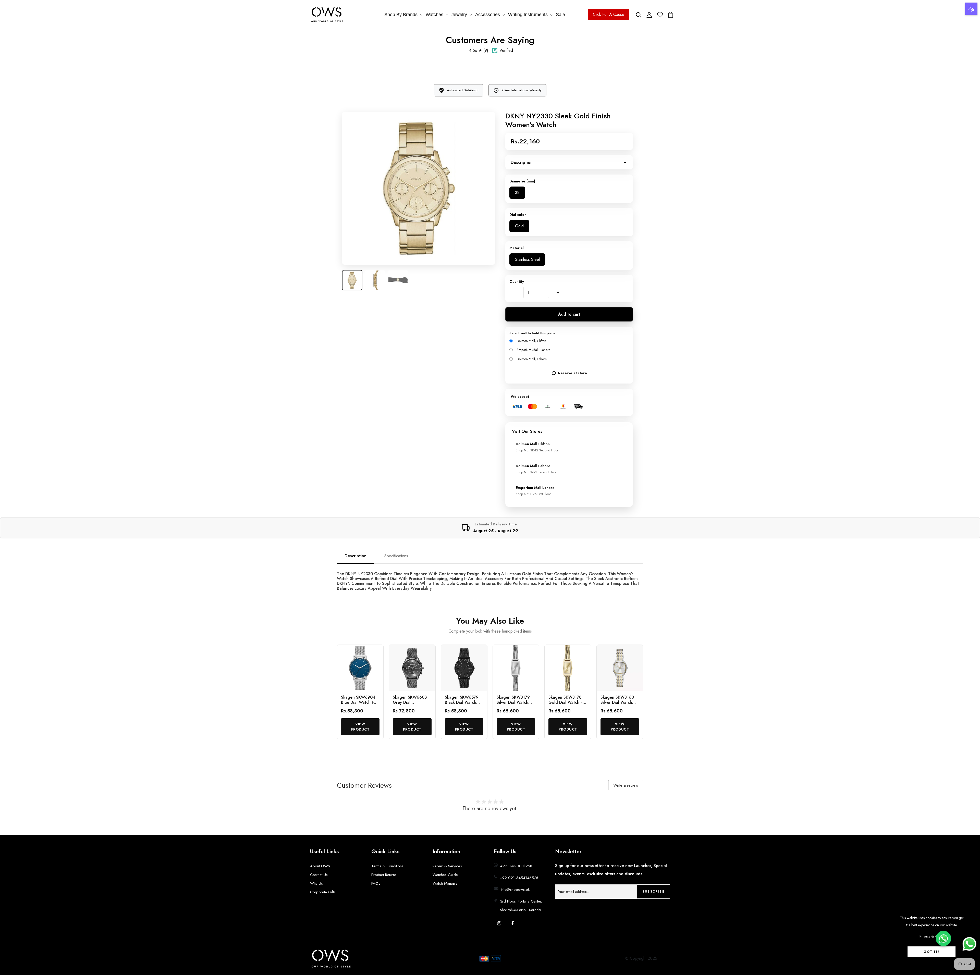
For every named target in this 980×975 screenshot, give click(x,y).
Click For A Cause (608, 14)
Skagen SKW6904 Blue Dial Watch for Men (359, 702)
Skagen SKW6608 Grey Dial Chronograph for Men (410, 704)
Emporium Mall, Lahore (533, 349)
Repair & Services (447, 866)
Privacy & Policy (932, 936)
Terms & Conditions (387, 866)
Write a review (625, 785)
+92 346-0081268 (516, 866)
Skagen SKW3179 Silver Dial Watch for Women (513, 702)
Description (355, 556)
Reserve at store (572, 373)
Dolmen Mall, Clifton (531, 340)
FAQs (375, 883)
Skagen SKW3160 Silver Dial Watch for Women (617, 702)
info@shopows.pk (515, 889)
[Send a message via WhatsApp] (969, 944)
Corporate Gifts (323, 892)
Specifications (396, 556)
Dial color (517, 214)
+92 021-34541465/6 (519, 878)
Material (516, 248)
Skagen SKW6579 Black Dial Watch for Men (462, 702)
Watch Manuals (445, 883)
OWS (665, 958)
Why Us (316, 883)
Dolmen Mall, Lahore (532, 358)
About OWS (320, 866)
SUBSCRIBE (653, 891)
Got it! (931, 951)
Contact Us (319, 875)
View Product (360, 726)
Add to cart (569, 314)
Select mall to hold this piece (532, 333)
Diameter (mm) (522, 181)
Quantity (516, 281)
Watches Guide (445, 875)
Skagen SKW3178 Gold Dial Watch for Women (567, 702)
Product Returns (384, 875)
